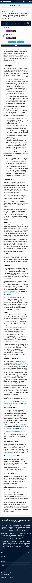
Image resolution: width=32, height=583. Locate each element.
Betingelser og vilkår (7, 577)
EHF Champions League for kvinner (12, 431)
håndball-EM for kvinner (9, 293)
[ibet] (14, 31)
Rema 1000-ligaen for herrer (17, 397)
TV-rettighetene (7, 452)
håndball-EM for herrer (9, 291)
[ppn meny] (27, 1)
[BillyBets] (11, 31)
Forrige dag (12, 42)
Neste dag (19, 42)
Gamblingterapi (5, 574)
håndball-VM (12, 256)
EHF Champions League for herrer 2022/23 (14, 425)
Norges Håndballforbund (20, 363)
